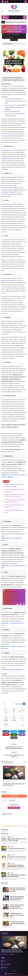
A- (11, 724)
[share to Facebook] (17, 605)
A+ (17, 724)
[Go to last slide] (24, 762)
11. (10, 334)
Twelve (16, 381)
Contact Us (5, 967)
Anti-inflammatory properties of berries (13, 566)
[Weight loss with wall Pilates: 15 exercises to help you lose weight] (3, 838)
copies (22, 724)
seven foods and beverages (13, 136)
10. (6, 313)
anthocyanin (4, 188)
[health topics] (14, 8)
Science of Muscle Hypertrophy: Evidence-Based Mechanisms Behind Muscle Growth (17, 898)
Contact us (5, 725)
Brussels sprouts (5, 150)
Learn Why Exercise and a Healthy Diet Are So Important (14, 511)
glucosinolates (7, 158)
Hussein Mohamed (5, 954)
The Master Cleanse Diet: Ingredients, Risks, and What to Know (17, 915)
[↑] (14, 971)
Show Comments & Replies (14, 808)
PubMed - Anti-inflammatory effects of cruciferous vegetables (13, 476)
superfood (19, 412)
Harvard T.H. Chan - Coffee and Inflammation (14, 601)
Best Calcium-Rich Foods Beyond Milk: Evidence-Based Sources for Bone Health (14, 485)
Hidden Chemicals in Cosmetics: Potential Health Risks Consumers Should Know (17, 906)
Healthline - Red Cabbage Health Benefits (11, 539)
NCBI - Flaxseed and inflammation (14, 669)
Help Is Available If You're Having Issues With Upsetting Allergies (16, 875)
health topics (20, 973)
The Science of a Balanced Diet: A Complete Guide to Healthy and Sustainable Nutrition (15, 501)
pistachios (22, 113)
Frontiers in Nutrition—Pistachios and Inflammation (13, 647)
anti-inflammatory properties (13, 108)
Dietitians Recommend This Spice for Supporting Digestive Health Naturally (16, 866)
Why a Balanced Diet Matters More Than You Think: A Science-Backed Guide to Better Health (15, 496)
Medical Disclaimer (7, 964)
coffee (8, 242)
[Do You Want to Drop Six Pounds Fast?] (3, 848)
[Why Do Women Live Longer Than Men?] (3, 856)
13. (21, 392)
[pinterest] (7, 2)
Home (6, 17)
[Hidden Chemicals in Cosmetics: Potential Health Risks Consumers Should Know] (6, 906)
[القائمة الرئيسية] (25, 17)
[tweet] (20, 605)
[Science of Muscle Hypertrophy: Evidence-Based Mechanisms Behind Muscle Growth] (6, 898)
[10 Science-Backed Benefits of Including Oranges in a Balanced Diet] (6, 923)
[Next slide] (26, 762)
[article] (14, 746)
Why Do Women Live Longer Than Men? (16, 857)
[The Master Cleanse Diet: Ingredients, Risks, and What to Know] (6, 915)
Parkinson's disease (8, 192)
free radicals (12, 101)
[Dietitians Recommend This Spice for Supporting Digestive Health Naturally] (3, 865)
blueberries (10, 206)
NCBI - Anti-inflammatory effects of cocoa (12, 624)
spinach (18, 99)
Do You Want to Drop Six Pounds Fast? (16, 848)
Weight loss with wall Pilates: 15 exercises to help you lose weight (17, 839)
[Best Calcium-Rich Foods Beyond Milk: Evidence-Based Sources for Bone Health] (6, 889)
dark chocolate (10, 280)
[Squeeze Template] (6, 974)
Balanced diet (11, 37)
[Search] (26, 2)
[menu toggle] (2, 2)
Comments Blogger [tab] (14, 796)
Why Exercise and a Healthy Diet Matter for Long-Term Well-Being (14, 506)
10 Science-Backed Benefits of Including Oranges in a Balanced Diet (14, 490)
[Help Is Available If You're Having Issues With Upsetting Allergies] (3, 874)
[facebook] (5, 2)
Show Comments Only (14, 805)
